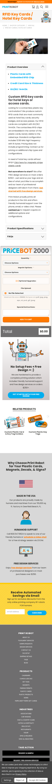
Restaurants (26, 729)
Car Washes (26, 717)
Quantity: (26, 258)
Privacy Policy (20, 774)
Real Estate (26, 726)
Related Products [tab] (24, 409)
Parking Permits (26, 688)
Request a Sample (26, 753)
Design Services (26, 647)
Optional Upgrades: (27, 281)
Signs (26, 698)
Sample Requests (26, 644)
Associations (26, 714)
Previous (4, 416)
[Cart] (33, 6)
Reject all (20, 780)
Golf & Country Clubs (26, 720)
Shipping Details (26, 656)
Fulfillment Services (26, 640)
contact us (14, 210)
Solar (26, 733)
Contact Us (26, 650)
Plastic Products (26, 694)
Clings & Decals (26, 679)
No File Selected (16, 293)
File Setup (26, 653)
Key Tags (26, 682)
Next (48, 416)
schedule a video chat (35, 537)
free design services (21, 567)
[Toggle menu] (47, 7)
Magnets (26, 685)
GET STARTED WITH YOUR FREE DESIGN (26, 395)
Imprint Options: (26, 267)
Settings (7, 780)
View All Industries (26, 739)
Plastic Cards (26, 691)
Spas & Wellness (26, 736)
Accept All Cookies (37, 780)
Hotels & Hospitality (26, 723)
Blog (26, 663)
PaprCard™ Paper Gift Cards (26, 701)
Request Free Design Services (26, 760)
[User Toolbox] (37, 6)
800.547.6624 (39, 2)
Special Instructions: (26, 307)
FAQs (26, 660)
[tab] (26, 67)
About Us (26, 637)
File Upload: (26, 288)
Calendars (26, 675)
